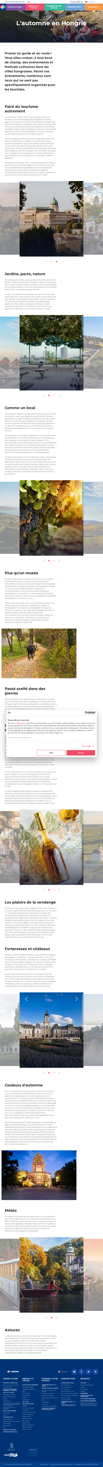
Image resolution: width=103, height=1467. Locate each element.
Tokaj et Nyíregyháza (27, 1414)
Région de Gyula (26, 1429)
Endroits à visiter (33, 7)
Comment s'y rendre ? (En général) (49, 1391)
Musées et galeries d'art (9, 1396)
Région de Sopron (27, 1418)
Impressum (44, 1464)
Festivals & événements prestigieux (9, 1408)
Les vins (5, 1415)
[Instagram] (95, 1372)
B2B (29, 2)
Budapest (24, 1406)
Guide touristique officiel (15, 2)
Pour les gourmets (66, 1399)
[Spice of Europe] (12, 1455)
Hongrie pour (74, 7)
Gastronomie (6, 1413)
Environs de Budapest (28, 1408)
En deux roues (7, 1423)
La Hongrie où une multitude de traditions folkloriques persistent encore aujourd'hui (12, 1404)
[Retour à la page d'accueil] (13, 1371)
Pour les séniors (65, 1389)
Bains (23, 1391)
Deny (51, 753)
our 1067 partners (20, 723)
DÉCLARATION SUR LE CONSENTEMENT (86, 1464)
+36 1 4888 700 (33, 1455)
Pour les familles (65, 1385)
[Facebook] (81, 1372)
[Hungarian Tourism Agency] (12, 1447)
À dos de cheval (7, 1425)
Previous (26, 187)
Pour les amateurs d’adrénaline (69, 1395)
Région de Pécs (26, 1416)
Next (76, 187)
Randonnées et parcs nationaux (11, 1421)
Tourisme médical (7, 1387)
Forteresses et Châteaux (9, 1394)
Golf (4, 1427)
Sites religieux (7, 1401)
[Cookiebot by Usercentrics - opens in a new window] (86, 712)
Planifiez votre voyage (54, 7)
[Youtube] (74, 1372)
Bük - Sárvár (25, 1420)
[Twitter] (88, 1372)
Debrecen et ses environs (29, 1412)
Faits (43, 1400)
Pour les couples (65, 1397)
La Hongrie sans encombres (49, 1406)
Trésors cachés (26, 1395)
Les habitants (45, 1402)
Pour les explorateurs (66, 1387)
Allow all (81, 753)
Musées (24, 1397)
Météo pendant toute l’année (50, 1397)
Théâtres (5, 1398)
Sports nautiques (7, 1419)
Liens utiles (45, 1404)
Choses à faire (15, 7)
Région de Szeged (27, 1427)
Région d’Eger (26, 1422)
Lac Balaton (25, 1410)
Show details (86, 746)
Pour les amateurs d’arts (67, 1391)
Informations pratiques (48, 1395)
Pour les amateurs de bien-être (69, 1393)
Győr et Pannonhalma (28, 1425)
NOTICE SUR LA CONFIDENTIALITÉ (61, 1464)
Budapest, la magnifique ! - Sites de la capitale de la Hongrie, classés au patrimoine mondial (89, 1404)
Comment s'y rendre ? (48, 1393)
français (91, 2)
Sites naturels (26, 1393)
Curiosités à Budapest (28, 1387)
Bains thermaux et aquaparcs (11, 1385)
